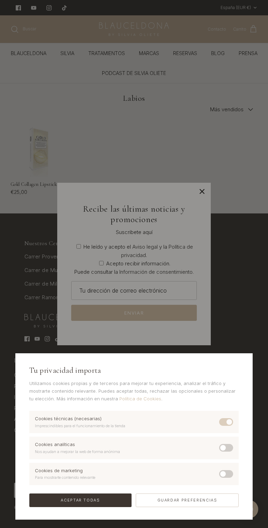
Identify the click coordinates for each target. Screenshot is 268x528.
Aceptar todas (80, 500)
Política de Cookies (140, 398)
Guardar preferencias (187, 500)
